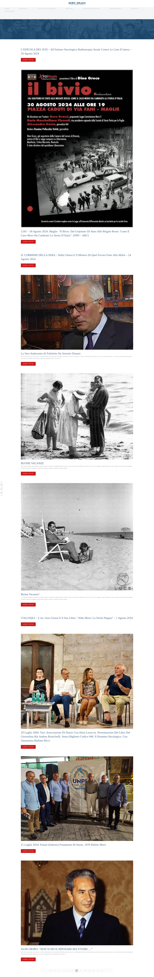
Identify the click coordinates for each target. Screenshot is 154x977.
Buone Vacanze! (30, 594)
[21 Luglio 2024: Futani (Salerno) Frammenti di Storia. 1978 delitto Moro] (77, 798)
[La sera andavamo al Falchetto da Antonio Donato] (77, 312)
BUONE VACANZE (32, 463)
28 (85, 970)
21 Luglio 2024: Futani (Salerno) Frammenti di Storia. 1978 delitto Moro (63, 844)
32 (102, 970)
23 (64, 970)
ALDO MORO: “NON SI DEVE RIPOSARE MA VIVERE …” (57, 949)
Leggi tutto (28, 59)
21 (55, 970)
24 (68, 970)
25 (72, 970)
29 (89, 970)
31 (98, 970)
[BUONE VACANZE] (77, 416)
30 (93, 970)
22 (59, 970)
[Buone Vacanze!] (77, 536)
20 (51, 970)
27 (81, 970)
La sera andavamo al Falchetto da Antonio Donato (51, 353)
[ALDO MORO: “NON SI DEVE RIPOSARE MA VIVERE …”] (77, 903)
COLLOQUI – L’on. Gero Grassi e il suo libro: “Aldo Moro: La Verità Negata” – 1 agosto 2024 (77, 617)
